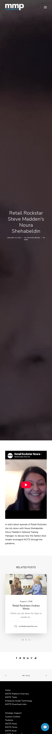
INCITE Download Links (16, 704)
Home (8, 690)
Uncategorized (33, 238)
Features (9, 720)
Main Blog (26, 675)
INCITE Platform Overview (17, 693)
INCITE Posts (11, 723)
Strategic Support (13, 713)
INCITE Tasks (11, 697)
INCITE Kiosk (11, 730)
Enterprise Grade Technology (18, 700)
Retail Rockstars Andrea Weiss (26, 607)
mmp (26, 240)
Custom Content (12, 716)
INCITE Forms (11, 727)
